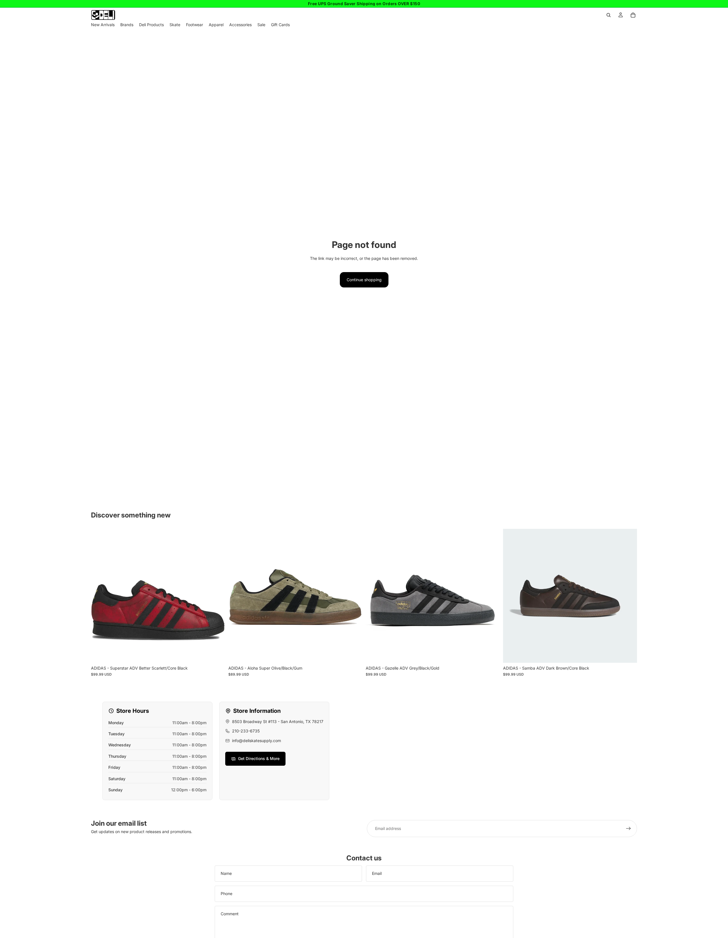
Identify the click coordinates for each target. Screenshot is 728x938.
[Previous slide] (99, 595)
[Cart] (633, 15)
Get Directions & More (259, 758)
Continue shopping (364, 279)
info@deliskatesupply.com (256, 740)
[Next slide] (216, 595)
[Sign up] (628, 829)
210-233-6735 (246, 730)
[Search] (608, 15)
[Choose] (216, 654)
